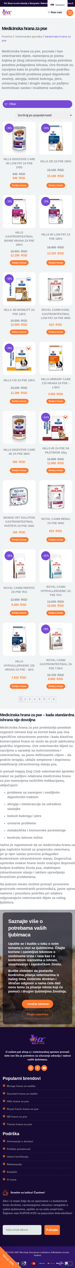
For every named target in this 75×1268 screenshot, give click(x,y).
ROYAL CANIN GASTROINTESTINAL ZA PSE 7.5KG (56, 664)
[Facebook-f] (37, 1068)
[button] (11, 1257)
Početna (7, 36)
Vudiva (37, 1255)
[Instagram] (31, 1068)
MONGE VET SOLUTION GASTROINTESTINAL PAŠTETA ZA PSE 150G (19, 521)
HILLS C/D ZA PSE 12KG (19, 380)
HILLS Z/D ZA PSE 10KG (55, 161)
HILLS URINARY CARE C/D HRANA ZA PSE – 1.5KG (56, 383)
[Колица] (69, 12)
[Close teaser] (23, 1263)
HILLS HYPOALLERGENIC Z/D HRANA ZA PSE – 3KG (19, 665)
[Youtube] (44, 1068)
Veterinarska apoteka (28, 36)
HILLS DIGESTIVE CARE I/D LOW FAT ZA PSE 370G (19, 163)
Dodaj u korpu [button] (19, 185)
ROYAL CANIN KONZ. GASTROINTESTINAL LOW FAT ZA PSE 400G (56, 314)
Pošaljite (52, 1229)
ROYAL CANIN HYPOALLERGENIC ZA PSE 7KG (56, 591)
